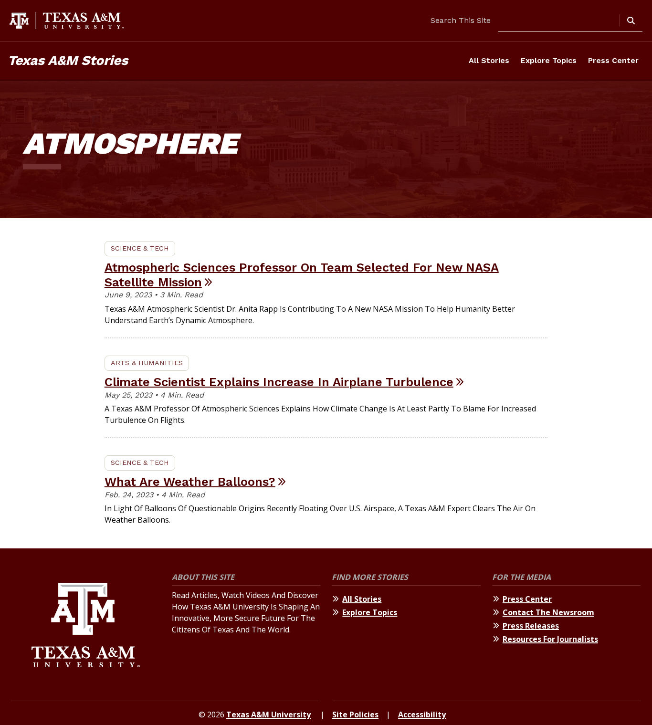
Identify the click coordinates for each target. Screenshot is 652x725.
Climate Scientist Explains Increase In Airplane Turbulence (279, 382)
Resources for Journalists (550, 639)
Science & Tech (140, 248)
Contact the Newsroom (548, 612)
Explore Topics (549, 60)
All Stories (489, 60)
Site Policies (355, 714)
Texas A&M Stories (68, 60)
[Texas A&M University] (85, 626)
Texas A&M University (268, 714)
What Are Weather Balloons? (190, 481)
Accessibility (422, 714)
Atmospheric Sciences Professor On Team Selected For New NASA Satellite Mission (302, 274)
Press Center (613, 60)
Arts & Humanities (147, 363)
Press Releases (531, 625)
